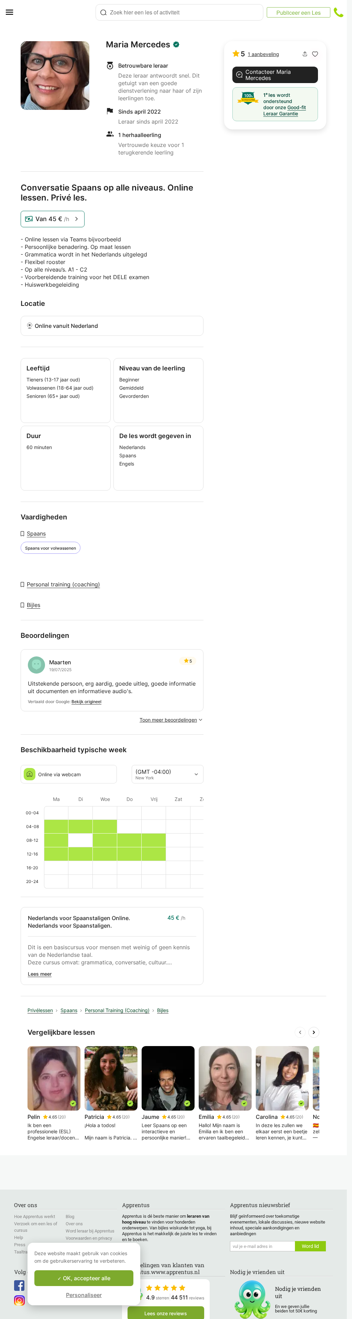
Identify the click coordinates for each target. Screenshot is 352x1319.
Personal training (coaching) (63, 584)
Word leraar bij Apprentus (90, 1231)
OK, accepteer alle (86, 1278)
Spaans (36, 533)
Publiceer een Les (298, 12)
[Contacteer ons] (338, 12)
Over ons (74, 1223)
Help (18, 1237)
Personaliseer (84, 1295)
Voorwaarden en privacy (89, 1238)
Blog (70, 1216)
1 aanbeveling (263, 54)
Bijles (33, 604)
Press (19, 1244)
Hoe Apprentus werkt (34, 1216)
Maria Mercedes (138, 45)
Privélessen (40, 1010)
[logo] (57, 12)
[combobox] (179, 12)
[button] (315, 54)
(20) (62, 1117)
